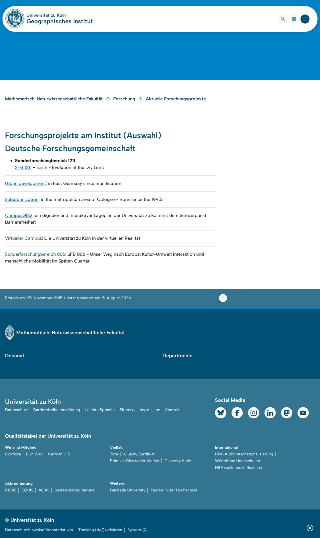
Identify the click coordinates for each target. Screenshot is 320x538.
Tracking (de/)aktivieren (100, 529)
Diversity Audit (178, 460)
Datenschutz (16, 409)
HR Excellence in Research (239, 467)
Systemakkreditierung (75, 490)
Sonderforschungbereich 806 (35, 254)
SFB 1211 (23, 167)
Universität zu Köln (59, 15)
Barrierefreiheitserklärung (56, 409)
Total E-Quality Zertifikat (132, 454)
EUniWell (34, 454)
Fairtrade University (128, 490)
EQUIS (27, 490)
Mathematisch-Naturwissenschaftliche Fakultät (54, 99)
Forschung (124, 99)
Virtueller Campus (23, 238)
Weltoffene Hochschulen (237, 460)
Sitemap (127, 409)
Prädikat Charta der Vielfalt (134, 460)
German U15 (59, 454)
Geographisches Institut (59, 21)
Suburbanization (21, 199)
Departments (177, 356)
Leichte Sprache (100, 409)
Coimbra (13, 454)
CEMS (10, 490)
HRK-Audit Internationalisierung (244, 454)
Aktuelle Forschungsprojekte (176, 99)
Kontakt (172, 409)
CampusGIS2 (18, 215)
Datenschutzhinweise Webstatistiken (39, 529)
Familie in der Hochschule (174, 490)
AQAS (44, 490)
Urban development (25, 183)
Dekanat (14, 356)
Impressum (150, 409)
